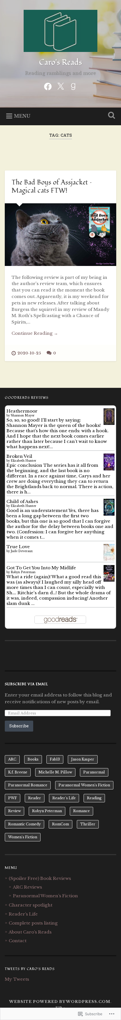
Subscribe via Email (26, 684)
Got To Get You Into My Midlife (41, 567)
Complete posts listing (33, 923)
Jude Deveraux (22, 551)
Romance (81, 811)
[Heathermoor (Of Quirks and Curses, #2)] (109, 423)
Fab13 (55, 759)
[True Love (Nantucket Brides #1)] (109, 559)
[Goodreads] (73, 86)
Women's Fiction (22, 837)
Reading (94, 798)
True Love (18, 546)
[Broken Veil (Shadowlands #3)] (109, 469)
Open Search (110, 116)
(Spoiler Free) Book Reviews (40, 878)
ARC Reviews (27, 887)
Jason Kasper (82, 759)
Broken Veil (19, 456)
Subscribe (19, 725)
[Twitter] (60, 86)
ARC (12, 759)
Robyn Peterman (23, 572)
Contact (17, 940)
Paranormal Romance (27, 785)
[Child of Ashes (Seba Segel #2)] (109, 514)
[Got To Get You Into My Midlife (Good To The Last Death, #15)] (109, 580)
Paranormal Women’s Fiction (45, 895)
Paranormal (94, 772)
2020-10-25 (29, 353)
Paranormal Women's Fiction (84, 785)
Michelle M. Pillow (55, 772)
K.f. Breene (17, 772)
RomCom (60, 824)
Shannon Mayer (23, 415)
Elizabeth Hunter (23, 461)
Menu (22, 116)
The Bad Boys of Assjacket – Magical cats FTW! (52, 186)
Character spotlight (30, 905)
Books (33, 759)
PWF (12, 798)
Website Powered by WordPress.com (59, 1001)
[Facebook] (47, 86)
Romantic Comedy (24, 824)
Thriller (87, 824)
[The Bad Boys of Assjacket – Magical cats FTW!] (60, 234)
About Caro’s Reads (30, 932)
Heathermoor (21, 411)
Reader (34, 798)
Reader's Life (64, 798)
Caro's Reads (60, 62)
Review (14, 811)
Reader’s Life (23, 914)
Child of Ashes (22, 501)
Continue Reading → (35, 333)
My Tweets (17, 979)
